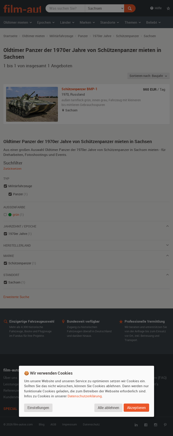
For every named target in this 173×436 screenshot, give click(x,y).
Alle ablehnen (108, 407)
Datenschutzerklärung (85, 396)
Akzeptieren (136, 407)
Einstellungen (38, 407)
